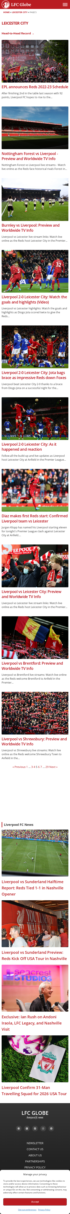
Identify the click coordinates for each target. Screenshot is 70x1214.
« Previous (19, 767)
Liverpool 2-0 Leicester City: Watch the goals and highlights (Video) (34, 299)
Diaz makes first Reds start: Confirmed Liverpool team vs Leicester (35, 518)
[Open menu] (65, 5)
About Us (35, 1155)
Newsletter (35, 1143)
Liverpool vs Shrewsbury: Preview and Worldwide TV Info (34, 741)
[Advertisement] (35, 795)
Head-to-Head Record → (18, 33)
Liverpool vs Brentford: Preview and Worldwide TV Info (32, 666)
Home (6, 12)
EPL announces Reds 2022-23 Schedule (35, 86)
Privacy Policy (44, 1209)
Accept (35, 1201)
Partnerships (35, 1161)
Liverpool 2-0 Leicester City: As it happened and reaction (29, 447)
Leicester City (19, 12)
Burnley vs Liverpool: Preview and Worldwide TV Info (31, 228)
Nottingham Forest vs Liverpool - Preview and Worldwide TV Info (30, 156)
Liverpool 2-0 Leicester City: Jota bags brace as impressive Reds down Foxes (34, 375)
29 (47, 767)
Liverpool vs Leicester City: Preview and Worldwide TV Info (31, 594)
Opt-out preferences (27, 1209)
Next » (53, 767)
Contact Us (35, 1149)
